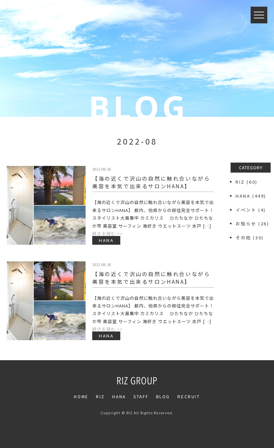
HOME (81, 396)
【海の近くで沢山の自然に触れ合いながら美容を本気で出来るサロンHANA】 (151, 182)
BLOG (163, 396)
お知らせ (246, 223)
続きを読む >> (107, 233)
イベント (246, 210)
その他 (243, 237)
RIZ (240, 182)
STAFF (140, 396)
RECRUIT (188, 396)
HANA (243, 196)
